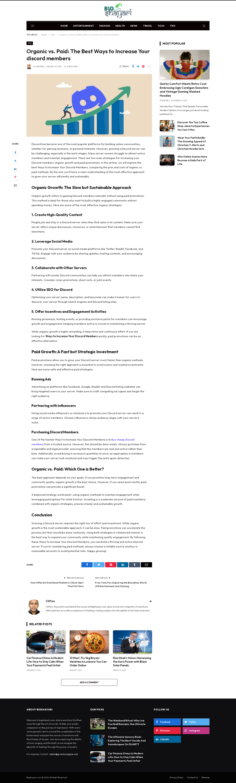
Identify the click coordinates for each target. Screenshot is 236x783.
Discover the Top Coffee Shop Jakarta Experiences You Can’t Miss (193, 126)
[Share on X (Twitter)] (138, 66)
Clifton (39, 67)
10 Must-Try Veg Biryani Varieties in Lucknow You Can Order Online (88, 661)
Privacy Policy (176, 777)
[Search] (203, 25)
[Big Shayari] (118, 10)
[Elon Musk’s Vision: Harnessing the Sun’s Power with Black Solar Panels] (132, 642)
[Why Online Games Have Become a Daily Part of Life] (167, 160)
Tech (161, 25)
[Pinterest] (15, 177)
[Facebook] (15, 152)
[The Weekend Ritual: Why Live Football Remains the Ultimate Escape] (97, 723)
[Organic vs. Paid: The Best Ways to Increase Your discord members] (89, 105)
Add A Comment (89, 682)
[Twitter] (15, 161)
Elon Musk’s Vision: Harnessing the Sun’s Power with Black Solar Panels (132, 661)
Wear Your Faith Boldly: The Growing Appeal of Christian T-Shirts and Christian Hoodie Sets (191, 143)
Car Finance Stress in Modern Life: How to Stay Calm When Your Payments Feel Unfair (45, 661)
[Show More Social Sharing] (149, 66)
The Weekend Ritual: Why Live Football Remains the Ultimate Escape (127, 724)
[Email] (15, 185)
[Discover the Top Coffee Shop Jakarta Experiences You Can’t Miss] (167, 125)
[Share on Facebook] (133, 66)
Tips (172, 25)
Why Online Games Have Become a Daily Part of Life (192, 160)
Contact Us (192, 777)
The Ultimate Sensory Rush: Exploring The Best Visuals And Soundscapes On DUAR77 (127, 740)
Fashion (104, 25)
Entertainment (83, 25)
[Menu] (32, 26)
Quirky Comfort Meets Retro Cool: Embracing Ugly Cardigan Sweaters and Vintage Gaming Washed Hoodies (184, 89)
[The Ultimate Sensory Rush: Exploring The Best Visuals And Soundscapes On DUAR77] (97, 740)
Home (64, 25)
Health (120, 25)
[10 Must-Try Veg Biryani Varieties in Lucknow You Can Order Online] (89, 642)
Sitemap (205, 777)
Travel (147, 25)
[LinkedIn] (15, 169)
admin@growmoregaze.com (63, 754)
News (134, 25)
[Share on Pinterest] (143, 66)
